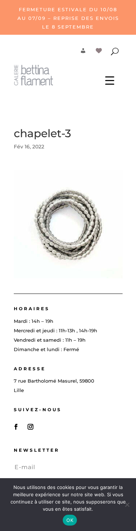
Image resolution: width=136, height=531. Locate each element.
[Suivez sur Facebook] (16, 427)
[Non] (127, 504)
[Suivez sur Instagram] (30, 427)
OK (69, 520)
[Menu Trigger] (110, 80)
